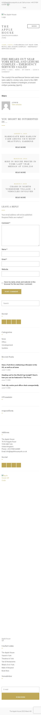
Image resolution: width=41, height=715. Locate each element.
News (10, 45)
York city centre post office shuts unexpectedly (20, 385)
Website (5, 269)
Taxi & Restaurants (8, 662)
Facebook (12, 7)
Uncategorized (7, 345)
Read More (20, 147)
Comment (6, 223)
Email (4, 259)
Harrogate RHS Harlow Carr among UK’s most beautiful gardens (20, 139)
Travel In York (6, 656)
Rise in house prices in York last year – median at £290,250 (20, 164)
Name (4, 249)
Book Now (5, 671)
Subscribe (20, 697)
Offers (4, 342)
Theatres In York (8, 659)
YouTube (19, 7)
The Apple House (8, 29)
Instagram (17, 7)
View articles (17, 105)
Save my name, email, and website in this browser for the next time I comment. (19, 283)
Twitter (14, 7)
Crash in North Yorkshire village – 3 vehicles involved (20, 189)
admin (27, 70)
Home (4, 45)
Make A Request (8, 668)
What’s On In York (8, 665)
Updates (5, 348)
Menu (34, 26)
